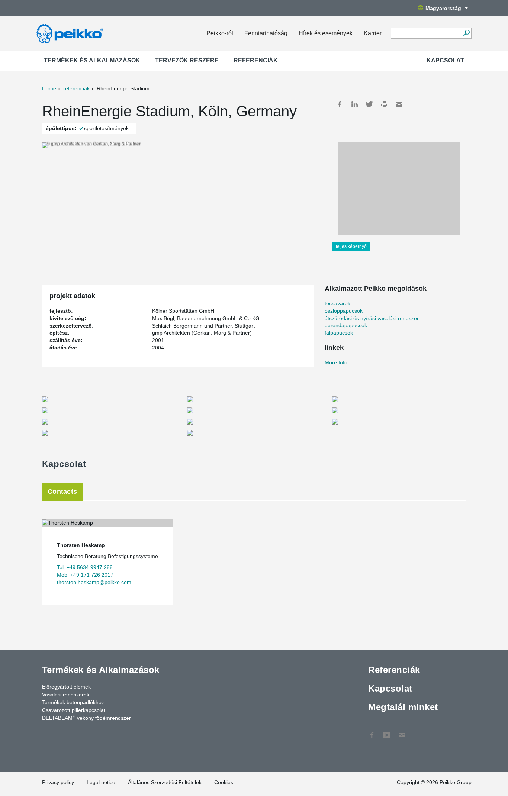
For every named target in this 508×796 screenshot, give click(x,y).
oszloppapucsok (344, 311)
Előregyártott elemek (66, 687)
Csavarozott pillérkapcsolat (73, 710)
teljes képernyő (351, 246)
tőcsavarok (337, 303)
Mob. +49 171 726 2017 (85, 575)
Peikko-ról (219, 33)
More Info (336, 362)
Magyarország (443, 8)
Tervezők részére (187, 60)
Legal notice (101, 782)
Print (384, 104)
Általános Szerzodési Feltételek (165, 782)
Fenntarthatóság (265, 33)
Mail (399, 104)
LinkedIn (354, 104)
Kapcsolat (445, 60)
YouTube (386, 731)
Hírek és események (326, 33)
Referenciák (256, 60)
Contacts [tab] (62, 491)
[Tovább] (466, 33)
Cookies (223, 782)
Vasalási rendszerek (65, 694)
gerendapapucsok (346, 325)
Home (49, 88)
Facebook (339, 104)
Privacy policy (58, 782)
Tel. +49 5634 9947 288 (85, 567)
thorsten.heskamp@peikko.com (94, 582)
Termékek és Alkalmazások (92, 60)
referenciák (76, 88)
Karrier (373, 33)
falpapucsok (339, 333)
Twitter (369, 104)
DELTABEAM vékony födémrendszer (86, 717)
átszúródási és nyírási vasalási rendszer (372, 318)
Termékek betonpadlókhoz (73, 702)
